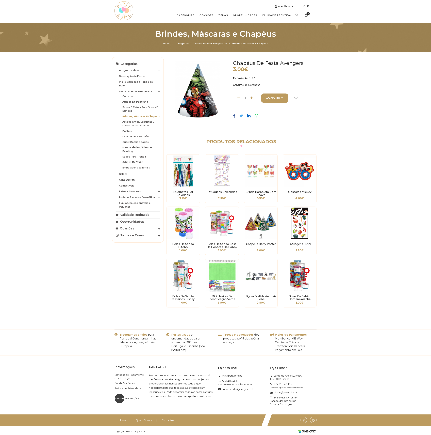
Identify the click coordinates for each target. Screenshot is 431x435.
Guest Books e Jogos (135, 142)
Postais (127, 131)
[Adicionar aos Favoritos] (296, 98)
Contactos (168, 420)
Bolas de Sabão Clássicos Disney (183, 298)
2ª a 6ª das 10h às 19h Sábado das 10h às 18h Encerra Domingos (284, 401)
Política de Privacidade (127, 388)
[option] (197, 90)
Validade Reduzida (276, 15)
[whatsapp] (256, 116)
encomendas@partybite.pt (237, 389)
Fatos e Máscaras (130, 191)
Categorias (185, 15)
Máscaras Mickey (299, 192)
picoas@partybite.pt (285, 392)
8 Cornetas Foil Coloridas (183, 194)
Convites (127, 96)
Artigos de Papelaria (135, 101)
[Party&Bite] (123, 11)
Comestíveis (126, 185)
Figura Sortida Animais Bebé (260, 298)
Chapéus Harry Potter (261, 244)
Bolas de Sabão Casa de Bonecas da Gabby (222, 246)
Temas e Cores (132, 235)
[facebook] (235, 116)
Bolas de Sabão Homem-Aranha (300, 298)
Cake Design (127, 179)
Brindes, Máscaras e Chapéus (250, 43)
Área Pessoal (285, 6)
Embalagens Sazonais (136, 167)
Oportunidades (245, 15)
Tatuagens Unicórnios (222, 192)
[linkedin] (248, 116)
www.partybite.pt (232, 375)
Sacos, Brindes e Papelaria (211, 43)
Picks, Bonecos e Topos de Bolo (136, 83)
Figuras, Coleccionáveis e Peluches (135, 204)
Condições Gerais (124, 383)
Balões (123, 174)
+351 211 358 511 (231, 380)
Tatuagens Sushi (299, 244)
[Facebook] (304, 6)
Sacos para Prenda (134, 156)
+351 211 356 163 (283, 384)
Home (166, 43)
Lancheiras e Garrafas (136, 136)
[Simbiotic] (307, 431)
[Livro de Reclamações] (126, 398)
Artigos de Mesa (129, 70)
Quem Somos (144, 420)
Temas (223, 15)
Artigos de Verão (132, 162)
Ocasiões (206, 15)
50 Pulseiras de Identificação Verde (222, 298)
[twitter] (241, 116)
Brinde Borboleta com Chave (260, 194)
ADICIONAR (273, 98)
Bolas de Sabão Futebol (183, 246)
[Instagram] (308, 6)
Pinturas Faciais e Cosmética (137, 197)
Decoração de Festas (132, 76)
